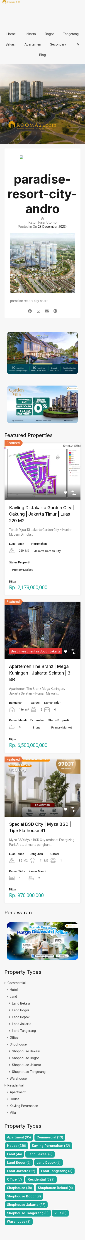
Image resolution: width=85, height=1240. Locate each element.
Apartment (18, 1092)
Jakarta (30, 34)
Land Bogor (20, 1010)
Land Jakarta (21, 1024)
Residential (15, 1085)
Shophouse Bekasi (26, 1051)
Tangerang (71, 34)
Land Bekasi (21, 1003)
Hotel (14, 990)
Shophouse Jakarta (26, 1065)
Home (11, 34)
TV (77, 44)
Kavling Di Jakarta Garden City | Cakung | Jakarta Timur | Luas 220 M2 (41, 514)
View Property (42, 488)
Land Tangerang (24, 1031)
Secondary (58, 44)
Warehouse (18, 1078)
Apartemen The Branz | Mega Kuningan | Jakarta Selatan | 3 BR (39, 673)
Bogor (49, 34)
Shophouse (18, 1044)
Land (13, 997)
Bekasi (10, 44)
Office (14, 1037)
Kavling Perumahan (24, 1106)
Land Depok (20, 1017)
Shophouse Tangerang (29, 1072)
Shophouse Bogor (25, 1058)
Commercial (16, 983)
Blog (42, 55)
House (14, 1099)
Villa (13, 1113)
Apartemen (32, 44)
